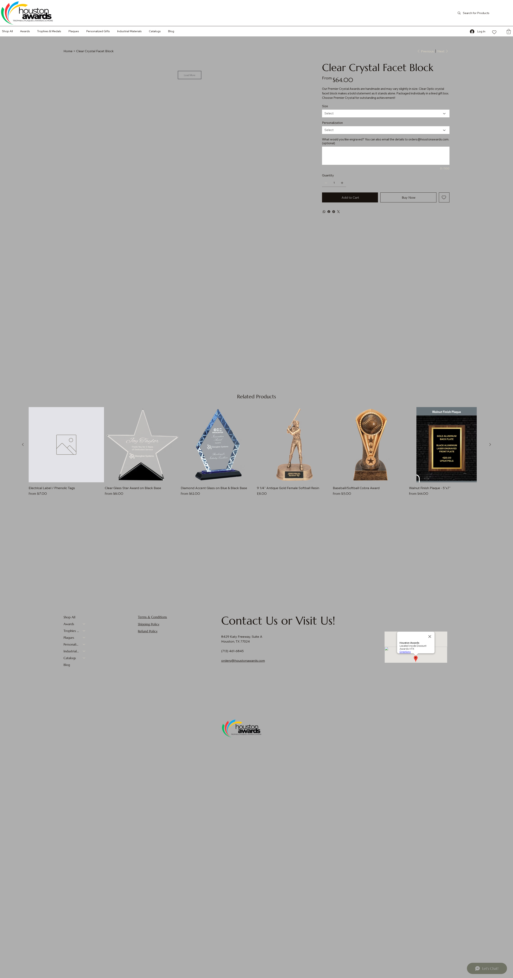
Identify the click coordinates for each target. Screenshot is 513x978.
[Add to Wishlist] (444, 197)
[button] (155, 31)
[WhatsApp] (324, 212)
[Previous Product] (22, 444)
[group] (256, 451)
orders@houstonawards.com (428, 139)
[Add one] (342, 183)
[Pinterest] (334, 212)
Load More (189, 75)
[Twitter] (338, 212)
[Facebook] (329, 212)
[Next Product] (490, 444)
